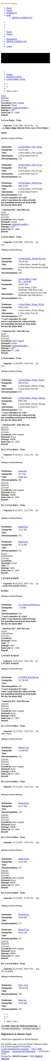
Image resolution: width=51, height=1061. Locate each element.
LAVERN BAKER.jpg (28, 677)
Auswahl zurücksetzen (11, 1029)
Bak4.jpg (22, 1000)
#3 (37, 363)
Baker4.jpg (23, 527)
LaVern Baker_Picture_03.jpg (31, 380)
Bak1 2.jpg (23, 985)
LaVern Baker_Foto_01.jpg (30, 165)
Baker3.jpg (23, 542)
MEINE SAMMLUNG (22, 18)
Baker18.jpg (23, 803)
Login (9, 46)
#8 (37, 731)
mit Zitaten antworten (31, 1029)
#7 (37, 661)
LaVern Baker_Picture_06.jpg (31, 304)
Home (9, 8)
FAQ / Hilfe (37, 1049)
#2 (37, 242)
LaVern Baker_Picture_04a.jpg (31, 398)
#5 (37, 510)
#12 (37, 969)
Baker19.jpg (23, 859)
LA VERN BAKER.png (29, 605)
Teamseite (5, 1051)
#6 (37, 583)
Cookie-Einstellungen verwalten (15, 1049)
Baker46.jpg (23, 914)
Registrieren (12, 13)
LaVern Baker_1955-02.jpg (30, 183)
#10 (37, 842)
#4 (37, 455)
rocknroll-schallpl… (20, 108)
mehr (9, 15)
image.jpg (22, 471)
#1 (37, 125)
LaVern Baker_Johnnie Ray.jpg (31, 258)
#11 (37, 898)
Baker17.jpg (23, 747)
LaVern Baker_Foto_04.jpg (30, 147)
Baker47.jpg (23, 929)
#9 (37, 787)
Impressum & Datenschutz (24, 1051)
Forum (9, 10)
